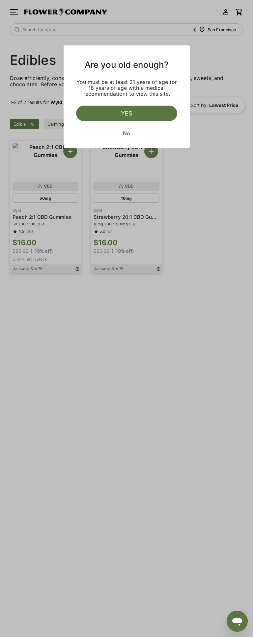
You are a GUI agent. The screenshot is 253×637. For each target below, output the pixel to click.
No (126, 133)
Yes (126, 113)
